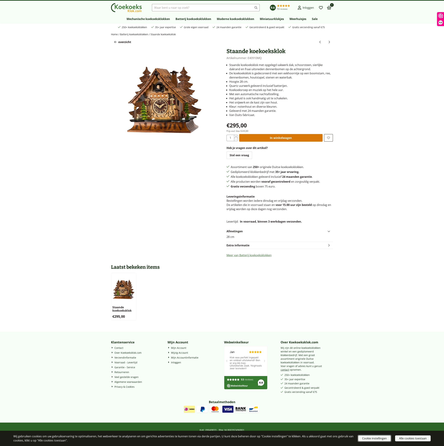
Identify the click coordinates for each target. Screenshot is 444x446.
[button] (305, 7)
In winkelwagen (281, 138)
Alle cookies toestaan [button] (413, 438)
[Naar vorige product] (320, 42)
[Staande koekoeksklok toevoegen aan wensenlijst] (328, 138)
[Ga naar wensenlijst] (321, 7)
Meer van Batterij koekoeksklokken (249, 255)
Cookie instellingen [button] (374, 438)
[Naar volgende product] (329, 42)
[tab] (280, 231)
